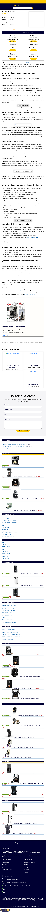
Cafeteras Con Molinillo (7, 525)
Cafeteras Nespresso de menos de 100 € (10, 632)
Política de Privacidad (6, 866)
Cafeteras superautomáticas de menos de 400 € (12, 636)
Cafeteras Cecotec (6, 555)
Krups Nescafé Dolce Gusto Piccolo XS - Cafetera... (25, 737)
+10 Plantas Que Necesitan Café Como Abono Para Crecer (14, 448)
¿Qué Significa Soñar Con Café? (9, 622)
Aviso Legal (4, 864)
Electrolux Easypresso (19, 290)
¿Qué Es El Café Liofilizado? (7, 619)
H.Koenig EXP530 (33, 365)
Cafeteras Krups (5, 548)
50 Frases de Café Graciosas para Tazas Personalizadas (13, 444)
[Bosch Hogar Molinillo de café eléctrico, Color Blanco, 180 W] (16, 585)
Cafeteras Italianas (6, 524)
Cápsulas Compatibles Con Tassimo (9, 532)
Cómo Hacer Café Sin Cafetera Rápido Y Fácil (11, 614)
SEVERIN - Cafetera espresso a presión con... (31, 498)
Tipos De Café (5, 517)
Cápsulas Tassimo (6, 531)
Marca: (4, 19)
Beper (27, 62)
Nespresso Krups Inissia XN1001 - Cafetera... (24, 747)
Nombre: (4, 17)
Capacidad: (5, 24)
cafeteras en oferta (21, 1)
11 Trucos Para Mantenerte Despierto (9, 443)
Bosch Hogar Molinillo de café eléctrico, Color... (32, 585)
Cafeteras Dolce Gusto (7, 544)
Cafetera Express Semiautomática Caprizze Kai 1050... (26, 510)
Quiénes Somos (5, 862)
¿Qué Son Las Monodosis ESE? (8, 612)
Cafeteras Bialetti (5, 556)
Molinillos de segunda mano (8, 631)
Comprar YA (12, 41)
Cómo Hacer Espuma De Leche (8, 621)
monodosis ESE (5, 132)
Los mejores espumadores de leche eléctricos (11, 638)
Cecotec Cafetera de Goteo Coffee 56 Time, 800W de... (26, 773)
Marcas (25, 871)
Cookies (3, 867)
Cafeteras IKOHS (5, 558)
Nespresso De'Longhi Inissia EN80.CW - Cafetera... (22, 757)
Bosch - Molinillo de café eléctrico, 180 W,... (30, 573)
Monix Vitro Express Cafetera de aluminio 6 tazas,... (25, 823)
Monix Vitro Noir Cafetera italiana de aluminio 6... (23, 833)
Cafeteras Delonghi (6, 553)
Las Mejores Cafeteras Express (8, 518)
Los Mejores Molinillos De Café (8, 536)
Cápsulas (26, 864)
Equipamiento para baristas (8, 639)
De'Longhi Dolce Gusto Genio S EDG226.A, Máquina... (32, 725)
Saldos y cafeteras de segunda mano (10, 629)
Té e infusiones (27, 869)
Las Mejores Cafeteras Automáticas (9, 520)
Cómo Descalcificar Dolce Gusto (9, 608)
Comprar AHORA (7, 27)
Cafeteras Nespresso (6, 542)
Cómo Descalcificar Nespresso (8, 610)
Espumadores (26, 867)
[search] (32, 8)
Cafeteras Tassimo (6, 546)
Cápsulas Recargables (6, 534)
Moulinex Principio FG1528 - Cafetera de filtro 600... (29, 794)
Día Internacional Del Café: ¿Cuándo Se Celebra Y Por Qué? (14, 446)
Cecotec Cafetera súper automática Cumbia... (24, 688)
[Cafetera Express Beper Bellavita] (16, 325)
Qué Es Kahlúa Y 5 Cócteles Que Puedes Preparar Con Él (14, 450)
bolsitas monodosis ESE (32, 237)
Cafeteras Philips (5, 551)
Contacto (4, 871)
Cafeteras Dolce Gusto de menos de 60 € (11, 634)
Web (5, 414)
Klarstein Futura (33, 384)
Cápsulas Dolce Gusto (6, 527)
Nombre (6, 404)
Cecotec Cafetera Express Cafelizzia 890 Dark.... (25, 476)
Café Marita (4, 617)
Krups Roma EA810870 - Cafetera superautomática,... (30, 676)
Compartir (26, 15)
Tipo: (3, 21)
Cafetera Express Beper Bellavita (13, 326)
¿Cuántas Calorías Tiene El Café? (9, 605)
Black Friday (26, 872)
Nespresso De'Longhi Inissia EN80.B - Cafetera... (27, 715)
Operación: (5, 23)
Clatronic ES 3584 (7, 290)
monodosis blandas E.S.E (30, 294)
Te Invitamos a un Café (7, 869)
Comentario (7, 419)
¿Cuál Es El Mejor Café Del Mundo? (9, 607)
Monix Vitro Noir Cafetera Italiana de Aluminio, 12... (29, 811)
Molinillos (25, 866)
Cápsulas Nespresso (6, 529)
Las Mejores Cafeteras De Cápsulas (9, 522)
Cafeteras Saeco (5, 549)
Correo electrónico (9, 409)
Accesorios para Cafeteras (29, 862)
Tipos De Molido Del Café (7, 615)
